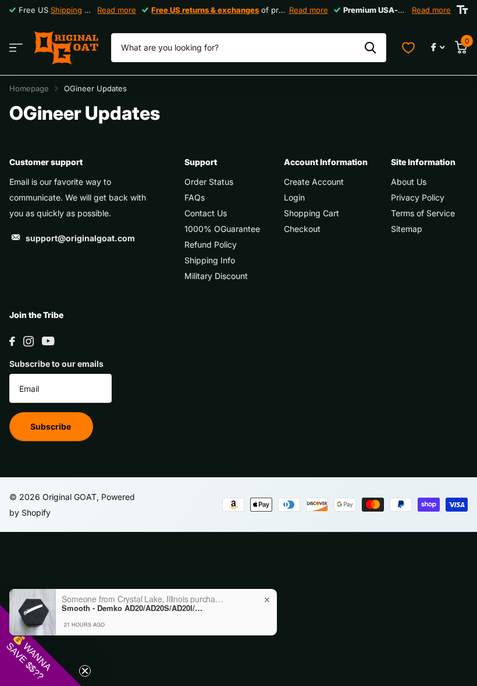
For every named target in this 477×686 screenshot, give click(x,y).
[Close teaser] (85, 671)
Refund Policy (210, 244)
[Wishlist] (408, 47)
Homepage (29, 88)
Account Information (326, 162)
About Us (408, 182)
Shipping (66, 10)
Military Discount (216, 276)
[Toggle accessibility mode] (462, 9)
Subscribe (51, 426)
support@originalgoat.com (80, 238)
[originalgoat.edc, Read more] (437, 47)
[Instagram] (28, 341)
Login (294, 197)
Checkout (302, 229)
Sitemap (406, 229)
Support (200, 162)
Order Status (208, 182)
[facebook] (12, 341)
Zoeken (370, 47)
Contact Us (205, 213)
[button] (40, 645)
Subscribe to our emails (56, 364)
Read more (116, 10)
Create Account (314, 182)
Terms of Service (423, 213)
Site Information (423, 162)
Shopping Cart (311, 213)
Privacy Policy (417, 197)
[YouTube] (48, 341)
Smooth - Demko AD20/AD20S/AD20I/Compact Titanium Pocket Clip (134, 608)
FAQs (194, 197)
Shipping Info (209, 260)
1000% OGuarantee (222, 229)
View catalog (16, 48)
